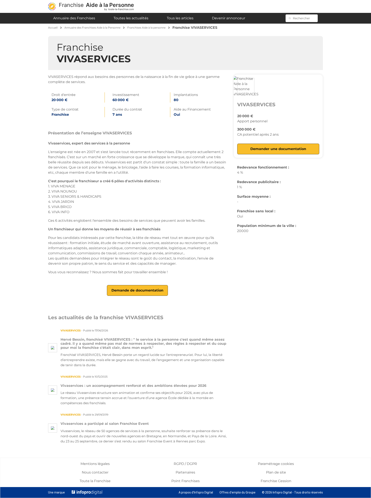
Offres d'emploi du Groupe (237, 492)
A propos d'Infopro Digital (196, 492)
